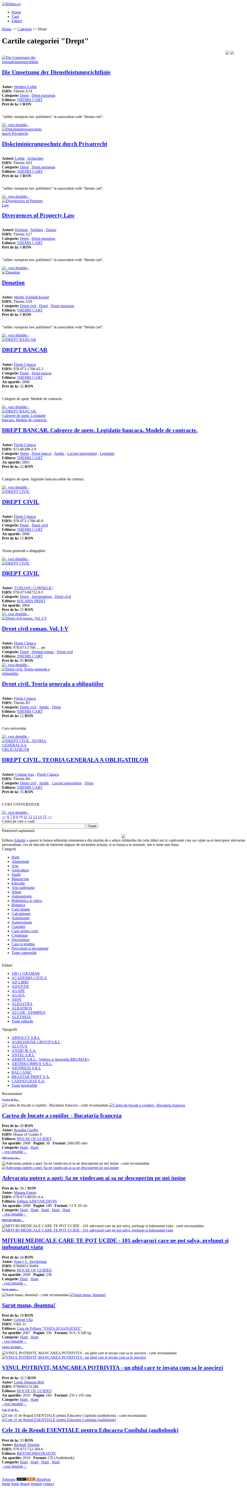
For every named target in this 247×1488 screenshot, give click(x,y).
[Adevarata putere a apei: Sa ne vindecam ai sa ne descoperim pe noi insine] (60, 1168)
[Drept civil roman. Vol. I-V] (24, 618)
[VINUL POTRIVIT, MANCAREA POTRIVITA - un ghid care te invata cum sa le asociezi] (74, 1357)
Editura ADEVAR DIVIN (37, 1201)
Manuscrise (20, 879)
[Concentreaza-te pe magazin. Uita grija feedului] (26, 1479)
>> (50, 817)
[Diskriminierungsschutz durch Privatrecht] (26, 133)
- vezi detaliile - (14, 1152)
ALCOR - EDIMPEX (29, 1012)
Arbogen (8, 1479)
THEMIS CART (30, 100)
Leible (20, 158)
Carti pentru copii (25, 931)
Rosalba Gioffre (26, 1130)
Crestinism (20, 935)
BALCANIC (22, 1072)
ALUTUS (19, 1046)
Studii (16, 874)
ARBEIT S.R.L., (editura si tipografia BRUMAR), (50, 1059)
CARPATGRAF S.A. (28, 1081)
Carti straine (21, 909)
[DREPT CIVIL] (16, 492)
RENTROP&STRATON (36, 1453)
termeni (36, 1484)
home (6, 1484)
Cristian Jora (24, 774)
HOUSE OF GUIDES (34, 1139)
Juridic (59, 453)
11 (25, 817)
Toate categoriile (24, 953)
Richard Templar (27, 1445)
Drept (24, 95)
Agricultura (20, 870)
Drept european (43, 95)
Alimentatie (20, 861)
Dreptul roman (43, 652)
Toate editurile (22, 1021)
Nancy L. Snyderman (30, 1262)
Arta (15, 866)
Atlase (16, 892)
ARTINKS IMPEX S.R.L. (32, 1064)
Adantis (20, 840)
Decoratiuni (20, 940)
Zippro (51, 230)
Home (16, 12)
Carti (15, 16)
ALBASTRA (22, 1004)
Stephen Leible (25, 87)
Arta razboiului (23, 888)
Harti (15, 857)
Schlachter (35, 158)
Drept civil (28, 306)
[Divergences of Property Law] (26, 205)
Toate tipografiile (24, 1085)
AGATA (18, 995)
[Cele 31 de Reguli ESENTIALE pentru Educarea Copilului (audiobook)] (59, 1420)
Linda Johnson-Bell (29, 1382)
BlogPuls (44, 1479)
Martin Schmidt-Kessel (31, 297)
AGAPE (18, 991)
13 (35, 817)
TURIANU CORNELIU (33, 588)
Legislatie (107, 453)
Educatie (18, 883)
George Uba (23, 1320)
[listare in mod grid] (232, 53)
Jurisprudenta (42, 597)
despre (25, 1484)
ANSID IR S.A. (24, 1051)
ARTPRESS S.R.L (26, 1068)
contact (48, 1484)
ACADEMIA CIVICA (29, 978)
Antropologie (22, 896)
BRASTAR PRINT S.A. (31, 1077)
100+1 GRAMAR (26, 973)
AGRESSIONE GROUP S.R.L (36, 1042)
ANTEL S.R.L (23, 1055)
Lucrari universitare (82, 453)
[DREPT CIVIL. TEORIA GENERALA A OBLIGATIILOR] (26, 749)
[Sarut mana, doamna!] (88, 1295)
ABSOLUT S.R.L (26, 1038)
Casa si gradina (23, 944)
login (15, 1484)
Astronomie (20, 918)
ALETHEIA (21, 1017)
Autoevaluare (22, 922)
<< (4, 817)
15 (45, 817)
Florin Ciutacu (25, 364)
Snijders (37, 230)
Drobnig (21, 230)
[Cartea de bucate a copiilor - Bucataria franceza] (147, 1105)
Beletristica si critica (27, 901)
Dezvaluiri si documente (30, 948)
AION (16, 999)
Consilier (18, 927)
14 (40, 817)
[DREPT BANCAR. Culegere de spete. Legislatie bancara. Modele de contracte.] (26, 420)
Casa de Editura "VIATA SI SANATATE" (49, 1328)
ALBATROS (22, 1008)
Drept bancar (41, 373)
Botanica (18, 905)
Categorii (25, 29)
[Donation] (11, 272)
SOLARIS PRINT (31, 601)
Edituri (17, 21)
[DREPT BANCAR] (19, 340)
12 (30, 817)
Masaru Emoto (25, 1192)
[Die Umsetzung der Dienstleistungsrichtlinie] (26, 62)
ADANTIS (20, 986)
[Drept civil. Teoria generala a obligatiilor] (26, 673)
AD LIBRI (20, 982)
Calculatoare (21, 914)
